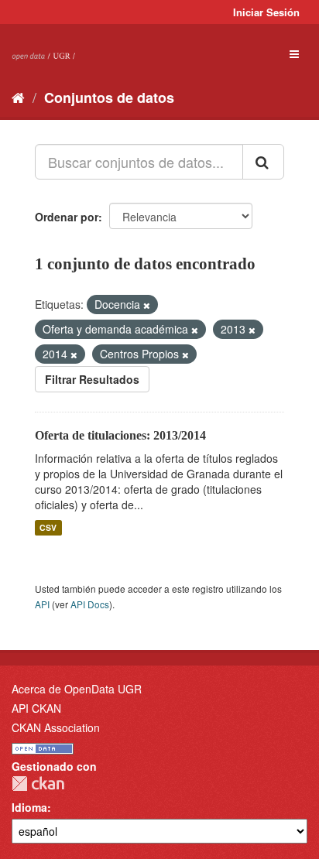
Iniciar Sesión (266, 12)
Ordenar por (66, 216)
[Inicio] (18, 97)
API (42, 604)
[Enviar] (263, 162)
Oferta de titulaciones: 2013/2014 (120, 435)
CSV (48, 527)
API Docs (89, 604)
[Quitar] (146, 305)
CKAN (38, 783)
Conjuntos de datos (109, 97)
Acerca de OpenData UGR (77, 688)
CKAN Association (56, 727)
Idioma (29, 807)
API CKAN (36, 708)
